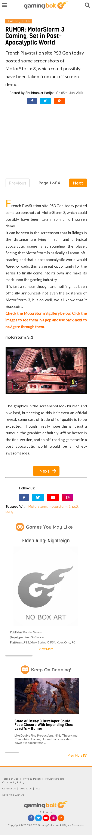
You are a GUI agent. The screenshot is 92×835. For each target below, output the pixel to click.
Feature (13, 21)
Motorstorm (37, 506)
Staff (39, 788)
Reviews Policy (54, 778)
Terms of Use (10, 778)
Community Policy (13, 782)
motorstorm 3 (59, 506)
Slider (25, 21)
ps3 (75, 506)
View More (46, 648)
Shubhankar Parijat (39, 93)
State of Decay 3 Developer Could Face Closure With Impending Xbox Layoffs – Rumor (44, 725)
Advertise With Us (13, 794)
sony (9, 511)
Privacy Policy (32, 778)
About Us (25, 788)
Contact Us (9, 788)
